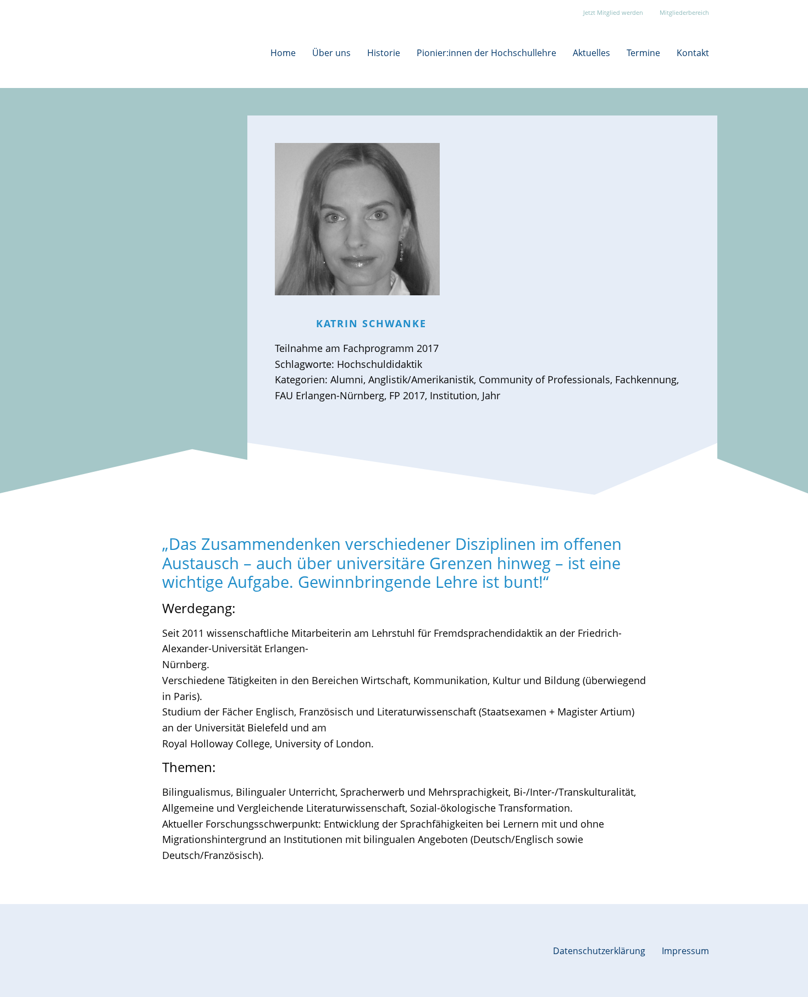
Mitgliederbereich (684, 12)
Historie (383, 53)
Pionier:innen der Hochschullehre (486, 53)
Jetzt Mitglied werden (613, 12)
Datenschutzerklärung (599, 951)
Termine (643, 53)
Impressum (685, 951)
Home (283, 53)
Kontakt (693, 53)
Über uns (331, 53)
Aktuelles (591, 53)
